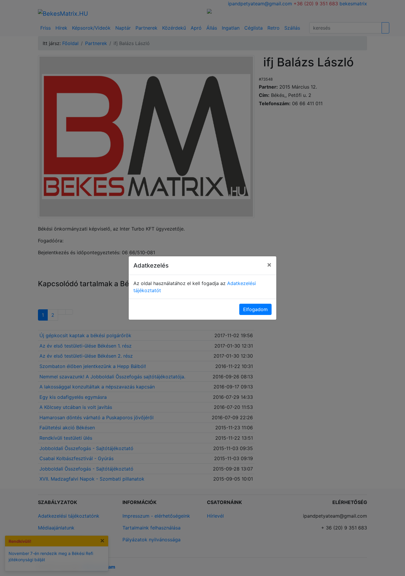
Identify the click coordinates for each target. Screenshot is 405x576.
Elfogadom (255, 309)
